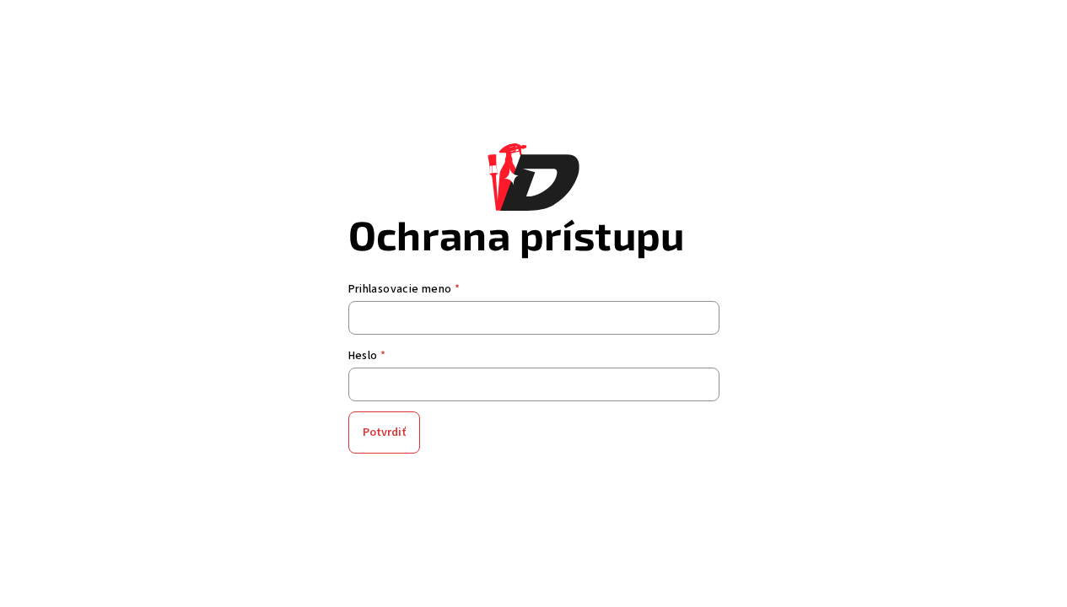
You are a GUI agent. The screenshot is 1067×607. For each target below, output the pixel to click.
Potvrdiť (384, 432)
